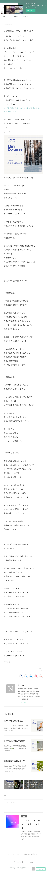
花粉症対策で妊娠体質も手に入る (17, 761)
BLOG (25, 17)
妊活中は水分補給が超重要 (14, 741)
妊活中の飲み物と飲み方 (13, 720)
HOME (5, 17)
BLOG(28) (7, 662)
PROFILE (15, 17)
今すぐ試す (30, 10)
